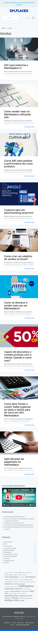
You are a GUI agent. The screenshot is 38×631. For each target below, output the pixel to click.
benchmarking (28, 572)
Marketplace (8, 552)
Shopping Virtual (9, 560)
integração (21, 581)
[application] (19, 497)
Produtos (7, 558)
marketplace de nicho (13, 589)
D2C (5, 544)
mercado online (24, 591)
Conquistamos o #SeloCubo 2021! (14, 523)
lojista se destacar (31, 581)
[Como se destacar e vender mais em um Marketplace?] (19, 286)
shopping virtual (25, 596)
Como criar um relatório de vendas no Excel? (18, 258)
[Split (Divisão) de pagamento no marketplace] (19, 442)
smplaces (7, 598)
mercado (6, 591)
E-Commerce (8, 546)
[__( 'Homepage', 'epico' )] (19, 613)
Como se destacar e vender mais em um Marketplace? (15, 305)
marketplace (25, 586)
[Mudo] (31, 505)
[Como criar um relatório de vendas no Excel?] (19, 240)
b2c (23, 572)
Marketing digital (9, 550)
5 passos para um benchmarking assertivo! (18, 211)
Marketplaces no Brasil (11, 554)
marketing (8, 584)
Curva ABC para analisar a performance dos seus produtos (18, 163)
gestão (31, 579)
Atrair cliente (8, 542)
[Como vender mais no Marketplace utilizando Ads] (19, 95)
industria (10, 581)
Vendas (6, 562)
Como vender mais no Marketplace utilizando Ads (17, 114)
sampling (23, 593)
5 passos (6, 572)
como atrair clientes (22, 574)
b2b (20, 572)
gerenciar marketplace (24, 579)
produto (14, 593)
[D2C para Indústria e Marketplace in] (19, 49)
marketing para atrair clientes (11, 586)
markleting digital (27, 589)
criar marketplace (11, 577)
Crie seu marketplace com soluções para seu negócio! (19, 4)
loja (25, 581)
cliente (15, 574)
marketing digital (19, 584)
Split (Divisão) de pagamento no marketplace (14, 461)
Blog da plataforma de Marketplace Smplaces (13, 616)
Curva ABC (21, 577)
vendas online (11, 600)
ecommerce (30, 577)
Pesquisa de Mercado (10, 556)
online (6, 593)
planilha (10, 593)
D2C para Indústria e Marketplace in (16, 67)
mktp (32, 591)
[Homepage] (19, 10)
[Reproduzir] (4, 505)
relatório (19, 593)
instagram (16, 581)
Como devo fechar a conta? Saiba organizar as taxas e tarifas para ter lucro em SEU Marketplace (17, 409)
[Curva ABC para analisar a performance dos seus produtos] (19, 144)
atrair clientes (15, 572)
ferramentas (15, 579)
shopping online (11, 596)
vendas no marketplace (25, 598)
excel (11, 579)
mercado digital (15, 591)
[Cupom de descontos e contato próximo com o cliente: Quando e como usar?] (19, 335)
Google (5, 581)
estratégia (6, 579)
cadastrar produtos (8, 574)
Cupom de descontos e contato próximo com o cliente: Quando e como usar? (18, 356)
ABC (10, 572)
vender (22, 600)
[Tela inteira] (33, 505)
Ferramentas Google (10, 548)
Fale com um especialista (22, 624)
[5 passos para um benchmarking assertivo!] (19, 193)
